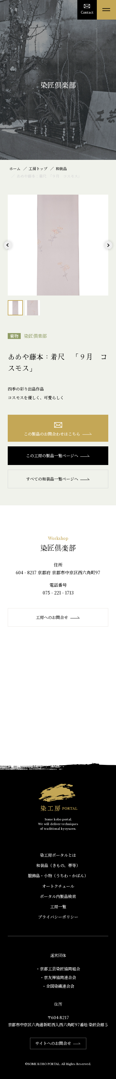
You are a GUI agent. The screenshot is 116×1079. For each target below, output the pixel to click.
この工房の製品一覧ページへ (52, 455)
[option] (58, 245)
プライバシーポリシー (58, 917)
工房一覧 (58, 907)
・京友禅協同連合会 (58, 977)
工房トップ (38, 168)
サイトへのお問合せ (53, 1043)
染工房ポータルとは (58, 855)
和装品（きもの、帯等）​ (58, 865)
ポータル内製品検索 (58, 896)
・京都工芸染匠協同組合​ (58, 969)
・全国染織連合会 (58, 986)
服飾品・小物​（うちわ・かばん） (58, 875)
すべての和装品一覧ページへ (52, 479)
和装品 (61, 168)
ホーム (14, 168)
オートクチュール (58, 886)
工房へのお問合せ (52, 617)
